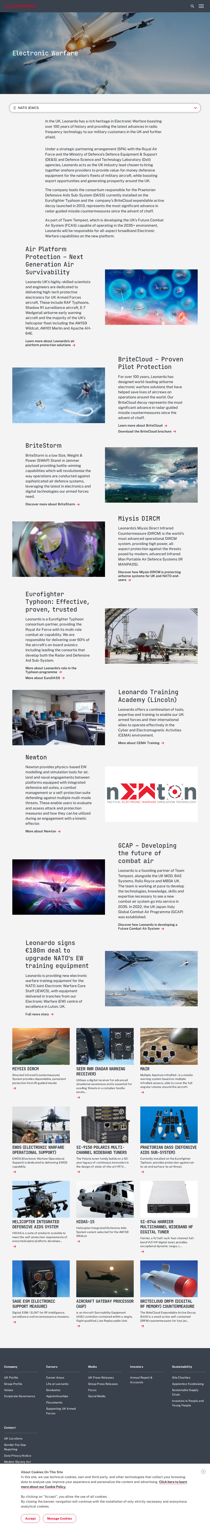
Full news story (37, 1014)
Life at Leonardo (57, 1384)
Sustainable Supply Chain (185, 1392)
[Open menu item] (201, 6)
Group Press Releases (103, 1384)
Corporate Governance (19, 1396)
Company (10, 1366)
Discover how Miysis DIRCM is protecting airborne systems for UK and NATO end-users (149, 576)
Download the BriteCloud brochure (145, 431)
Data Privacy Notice (17, 1455)
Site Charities (181, 1377)
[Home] (20, 6)
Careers (51, 1366)
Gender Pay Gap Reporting (15, 1447)
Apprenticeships (57, 1396)
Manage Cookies (59, 1518)
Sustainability (182, 1366)
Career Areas (55, 1377)
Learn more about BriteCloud (140, 425)
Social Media (97, 1396)
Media (92, 1366)
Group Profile (13, 1384)
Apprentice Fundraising (188, 1384)
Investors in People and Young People (188, 1403)
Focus (92, 1390)
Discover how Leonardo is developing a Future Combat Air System (147, 926)
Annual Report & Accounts (141, 1380)
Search (192, 6)
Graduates (53, 1390)
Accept (30, 1518)
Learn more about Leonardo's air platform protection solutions (49, 343)
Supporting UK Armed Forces (61, 1411)
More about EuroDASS (43, 678)
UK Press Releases (101, 1377)
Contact (10, 1427)
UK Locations (13, 1438)
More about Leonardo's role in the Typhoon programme (50, 670)
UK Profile (11, 1377)
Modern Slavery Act (17, 1461)
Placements (54, 1402)
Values (8, 1390)
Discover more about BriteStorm (50, 504)
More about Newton (41, 831)
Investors (136, 1366)
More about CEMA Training (139, 743)
